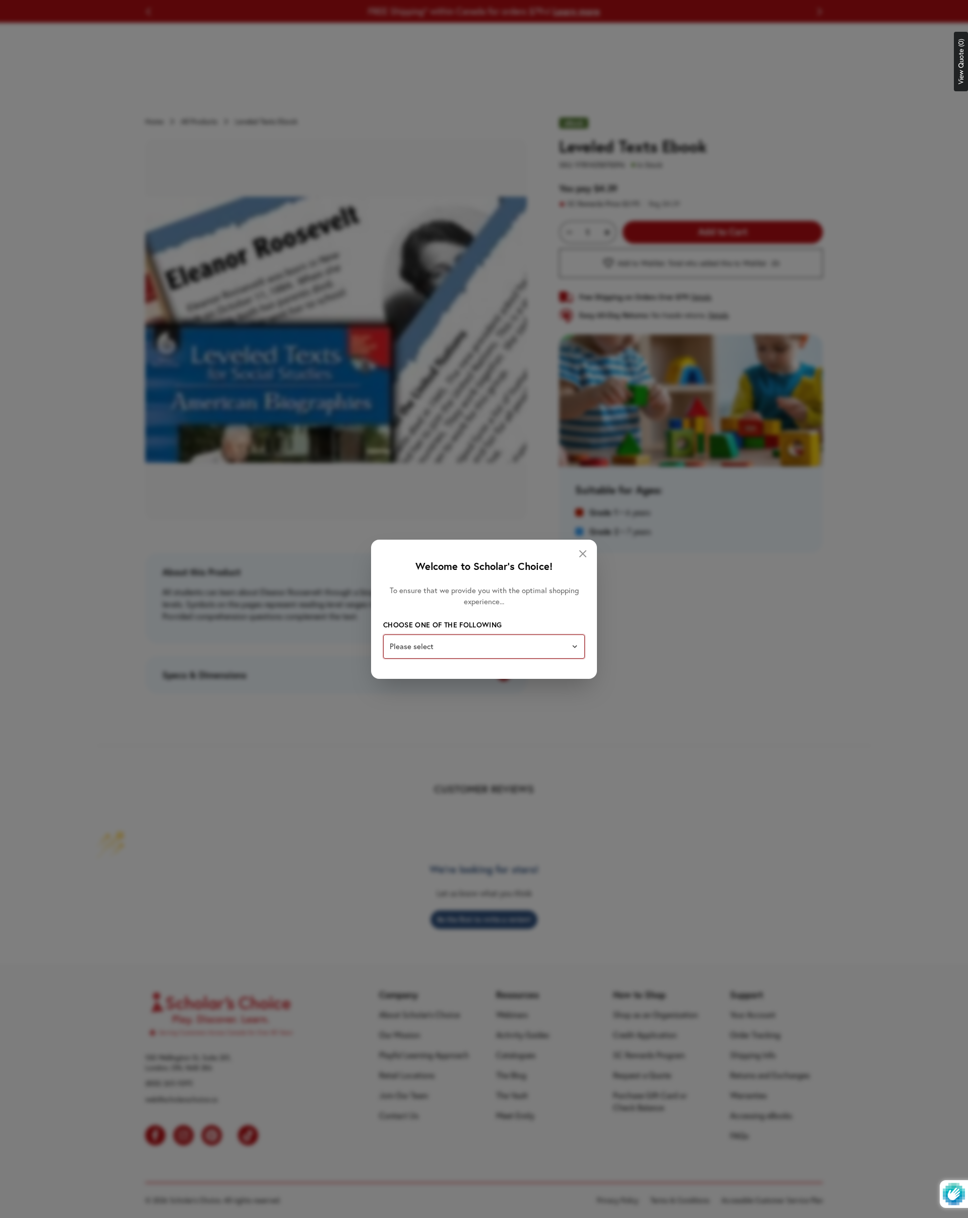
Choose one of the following (442, 624)
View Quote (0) (960, 61)
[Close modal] (583, 554)
